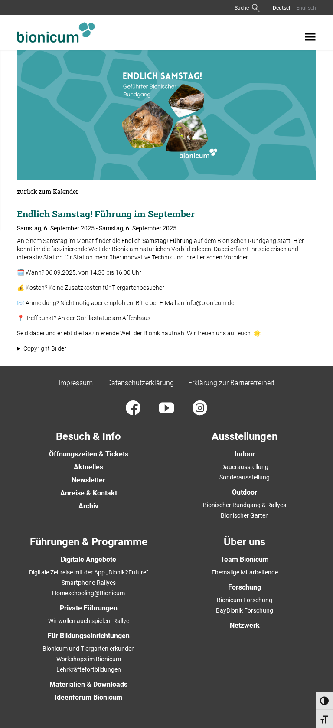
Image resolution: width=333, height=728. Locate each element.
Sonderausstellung (244, 477)
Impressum (76, 383)
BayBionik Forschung (244, 610)
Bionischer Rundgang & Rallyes (244, 505)
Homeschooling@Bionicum (88, 593)
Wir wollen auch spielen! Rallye (88, 620)
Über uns (244, 542)
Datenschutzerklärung (140, 383)
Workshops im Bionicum (88, 659)
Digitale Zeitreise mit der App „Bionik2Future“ (88, 572)
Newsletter (88, 480)
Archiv (88, 506)
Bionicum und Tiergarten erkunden (88, 648)
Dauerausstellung (244, 466)
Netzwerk (245, 625)
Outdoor (244, 492)
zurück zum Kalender (47, 192)
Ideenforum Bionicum (88, 697)
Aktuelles (88, 467)
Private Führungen (89, 608)
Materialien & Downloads (88, 684)
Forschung (244, 587)
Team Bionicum (244, 559)
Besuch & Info (88, 436)
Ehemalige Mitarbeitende (245, 572)
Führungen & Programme (88, 542)
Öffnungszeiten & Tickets (88, 454)
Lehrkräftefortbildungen (88, 669)
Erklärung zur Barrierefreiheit (231, 383)
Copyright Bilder (44, 348)
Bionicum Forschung (244, 600)
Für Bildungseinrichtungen (89, 636)
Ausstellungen (245, 436)
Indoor (245, 454)
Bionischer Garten (245, 515)
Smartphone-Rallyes (89, 582)
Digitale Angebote (88, 559)
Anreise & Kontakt (88, 493)
